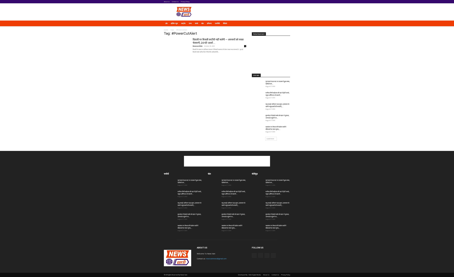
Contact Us (175, 1)
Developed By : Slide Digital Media (249, 275)
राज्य (190, 23)
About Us (167, 1)
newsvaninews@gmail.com (216, 259)
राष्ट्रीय (183, 23)
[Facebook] (270, 23)
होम (167, 23)
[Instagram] (274, 23)
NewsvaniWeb (197, 46)
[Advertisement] (247, 12)
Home (166, 30)
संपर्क (196, 23)
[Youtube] (282, 23)
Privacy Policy (185, 1)
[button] (287, 23)
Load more (270, 139)
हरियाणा (209, 23)
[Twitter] (278, 23)
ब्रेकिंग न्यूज (174, 23)
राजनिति (217, 23)
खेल (202, 23)
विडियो (225, 23)
